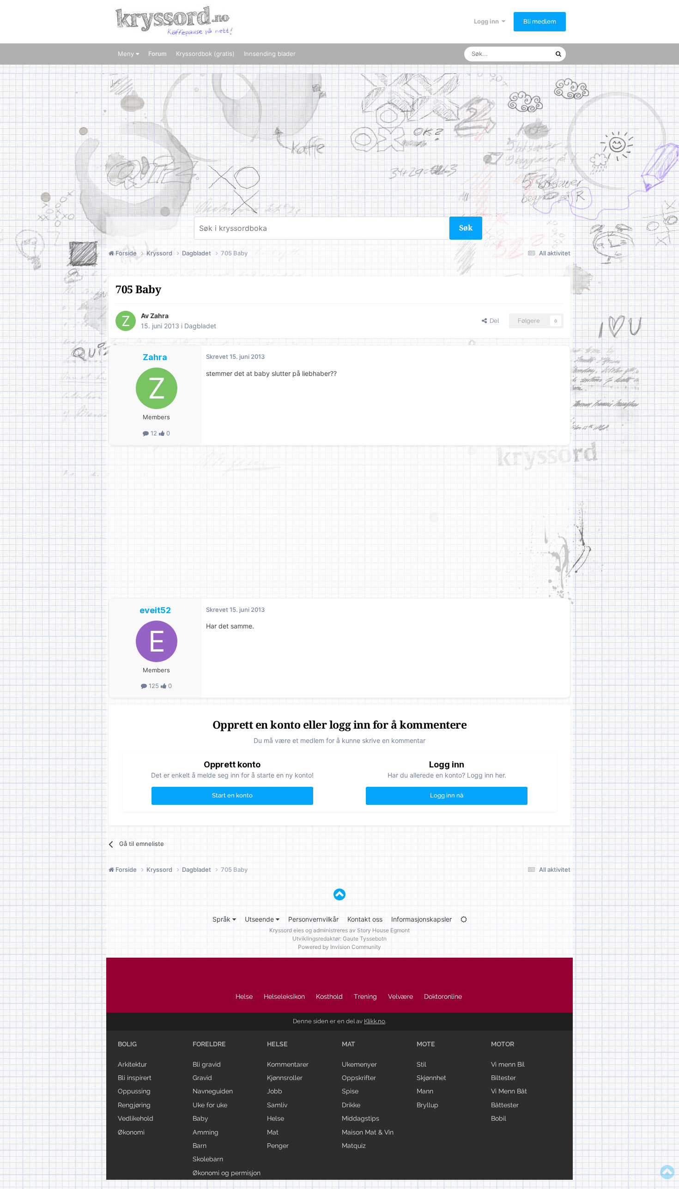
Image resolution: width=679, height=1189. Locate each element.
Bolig (127, 1044)
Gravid (202, 1077)
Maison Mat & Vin (368, 1132)
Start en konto (232, 795)
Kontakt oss (364, 919)
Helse (244, 996)
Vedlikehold (135, 1118)
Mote (426, 1044)
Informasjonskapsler (421, 919)
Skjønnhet (431, 1077)
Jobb (274, 1091)
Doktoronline (443, 996)
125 (154, 685)
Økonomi (131, 1132)
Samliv (277, 1105)
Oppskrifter (359, 1077)
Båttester (505, 1105)
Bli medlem (539, 21)
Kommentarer (288, 1064)
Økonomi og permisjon (227, 1173)
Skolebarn (208, 1159)
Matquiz (354, 1145)
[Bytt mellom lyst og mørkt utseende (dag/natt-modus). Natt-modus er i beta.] (464, 919)
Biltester (503, 1077)
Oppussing (134, 1091)
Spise (350, 1091)
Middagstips (360, 1118)
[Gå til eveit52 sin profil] (156, 641)
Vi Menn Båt (509, 1091)
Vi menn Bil (508, 1064)
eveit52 (155, 610)
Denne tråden (524, 53)
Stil (421, 1064)
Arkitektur (132, 1064)
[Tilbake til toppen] (339, 894)
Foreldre (209, 1044)
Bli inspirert (135, 1077)
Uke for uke (210, 1105)
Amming (205, 1132)
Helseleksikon (284, 996)
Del (493, 320)
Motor (502, 1044)
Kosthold (329, 996)
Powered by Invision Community (339, 946)
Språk (222, 919)
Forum (157, 53)
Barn (199, 1145)
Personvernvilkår (313, 919)
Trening (365, 996)
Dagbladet (200, 326)
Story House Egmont (383, 930)
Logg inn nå (446, 795)
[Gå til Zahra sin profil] (125, 321)
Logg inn (488, 21)
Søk (466, 227)
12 (154, 433)
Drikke (351, 1105)
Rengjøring (134, 1105)
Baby (200, 1118)
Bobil (498, 1118)
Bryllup (427, 1105)
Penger (278, 1145)
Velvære (400, 996)
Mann (425, 1091)
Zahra (159, 316)
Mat (273, 1132)
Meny (127, 53)
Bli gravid (207, 1064)
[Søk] (558, 54)
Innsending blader (270, 53)
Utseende (260, 919)
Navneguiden (213, 1091)
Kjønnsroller (285, 1077)
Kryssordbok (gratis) (205, 53)
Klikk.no (374, 1021)
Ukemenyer (359, 1064)
